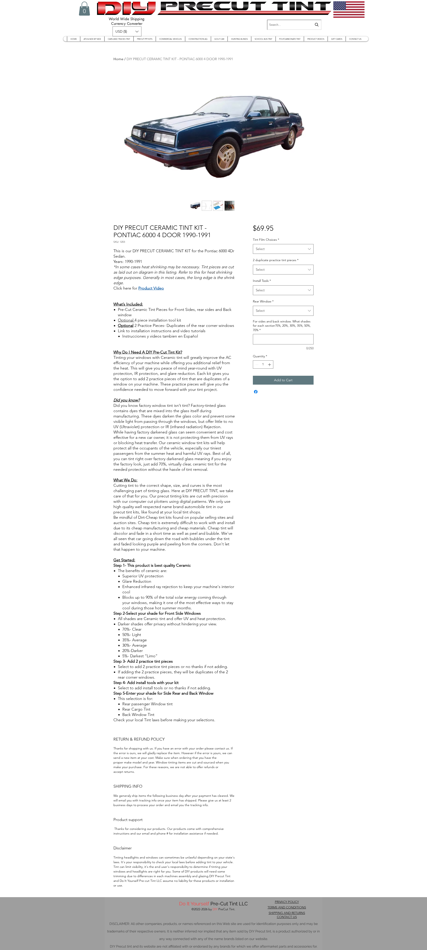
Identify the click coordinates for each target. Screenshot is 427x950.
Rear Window (263, 301)
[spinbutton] (263, 364)
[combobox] (294, 25)
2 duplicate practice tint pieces (275, 260)
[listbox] (127, 31)
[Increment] (270, 364)
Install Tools (262, 281)
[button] (84, 9)
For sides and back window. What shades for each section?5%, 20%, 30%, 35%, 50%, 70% (282, 325)
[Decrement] (256, 364)
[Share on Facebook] (255, 391)
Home (118, 59)
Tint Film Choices (266, 240)
